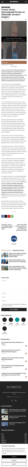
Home (2, 5)
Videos (9, 7)
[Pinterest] (9, 216)
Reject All (14, 464)
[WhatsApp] (12, 216)
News (6, 5)
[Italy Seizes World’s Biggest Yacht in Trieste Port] (4, 424)
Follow (10, 318)
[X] (5, 216)
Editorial (14, 244)
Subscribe (4, 326)
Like (4, 318)
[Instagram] (15, 400)
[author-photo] (14, 242)
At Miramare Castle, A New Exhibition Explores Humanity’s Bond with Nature (7, 227)
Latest (9, 5)
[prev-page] (2, 273)
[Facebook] (2, 216)
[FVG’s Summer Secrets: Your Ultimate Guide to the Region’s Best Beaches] (4, 411)
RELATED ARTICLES (6, 250)
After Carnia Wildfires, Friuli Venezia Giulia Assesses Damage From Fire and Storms (18, 268)
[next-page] (4, 273)
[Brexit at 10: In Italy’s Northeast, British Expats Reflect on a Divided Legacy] (4, 255)
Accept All (14, 456)
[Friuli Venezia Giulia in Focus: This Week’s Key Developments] (4, 261)
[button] (2, 2)
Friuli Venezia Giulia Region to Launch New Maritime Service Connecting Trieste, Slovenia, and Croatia (21, 227)
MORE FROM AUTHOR (18, 250)
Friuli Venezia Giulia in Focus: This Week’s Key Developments (17, 260)
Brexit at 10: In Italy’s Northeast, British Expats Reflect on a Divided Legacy (17, 255)
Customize (14, 460)
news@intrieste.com (16, 396)
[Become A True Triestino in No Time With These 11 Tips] (4, 417)
